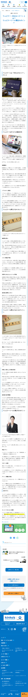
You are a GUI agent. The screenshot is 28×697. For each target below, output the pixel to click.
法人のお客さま (25, 6)
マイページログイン (22, 2)
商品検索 (3, 6)
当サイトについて (19, 685)
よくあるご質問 (4, 665)
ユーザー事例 (4, 654)
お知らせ (3, 662)
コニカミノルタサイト (20, 675)
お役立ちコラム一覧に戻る (13, 569)
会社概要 (4, 670)
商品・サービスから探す (7, 640)
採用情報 (17, 672)
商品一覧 (8, 6)
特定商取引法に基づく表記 (20, 683)
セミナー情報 (4, 659)
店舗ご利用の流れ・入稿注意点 (20, 651)
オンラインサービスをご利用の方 (7, 651)
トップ (2, 637)
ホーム (3, 10)
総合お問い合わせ (20, 623)
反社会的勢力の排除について (7, 686)
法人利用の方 (18, 648)
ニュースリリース (19, 670)
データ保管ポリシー (6, 683)
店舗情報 (14, 6)
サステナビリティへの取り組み (7, 673)
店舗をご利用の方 (5, 648)
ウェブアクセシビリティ (7, 675)
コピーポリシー (18, 681)
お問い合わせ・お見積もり (13, 593)
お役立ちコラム (8, 10)
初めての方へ (19, 6)
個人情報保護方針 (5, 681)
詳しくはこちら (5, 521)
